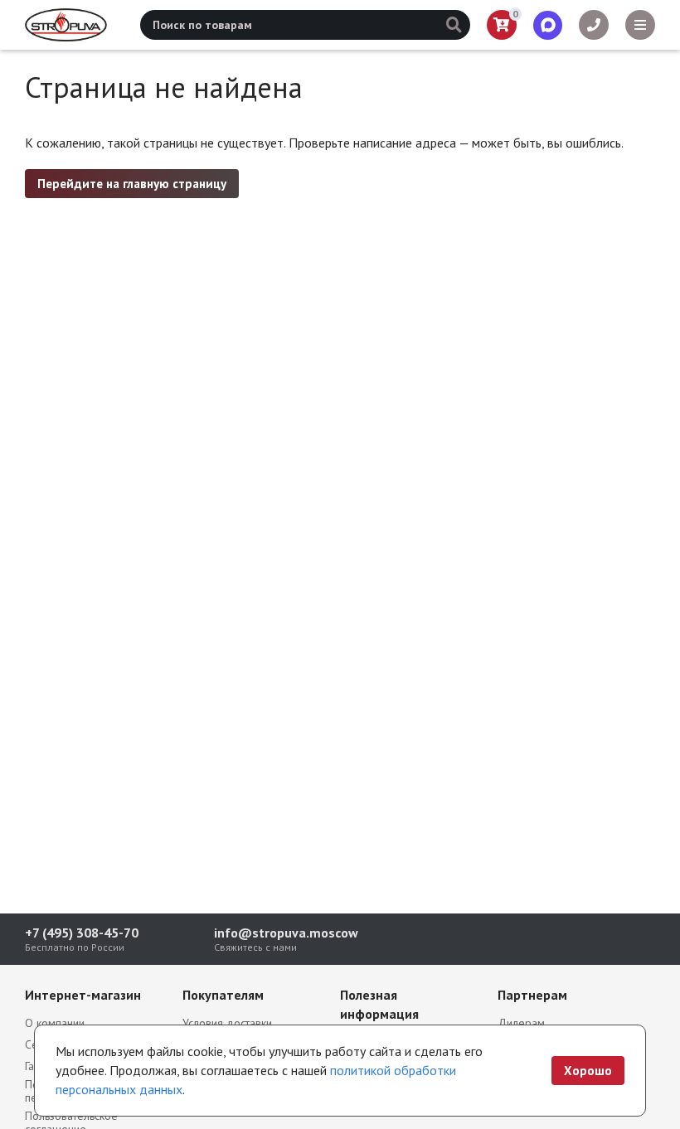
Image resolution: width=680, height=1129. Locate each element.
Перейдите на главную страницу (131, 183)
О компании (55, 1023)
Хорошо (588, 1070)
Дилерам (521, 1023)
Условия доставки (227, 1023)
